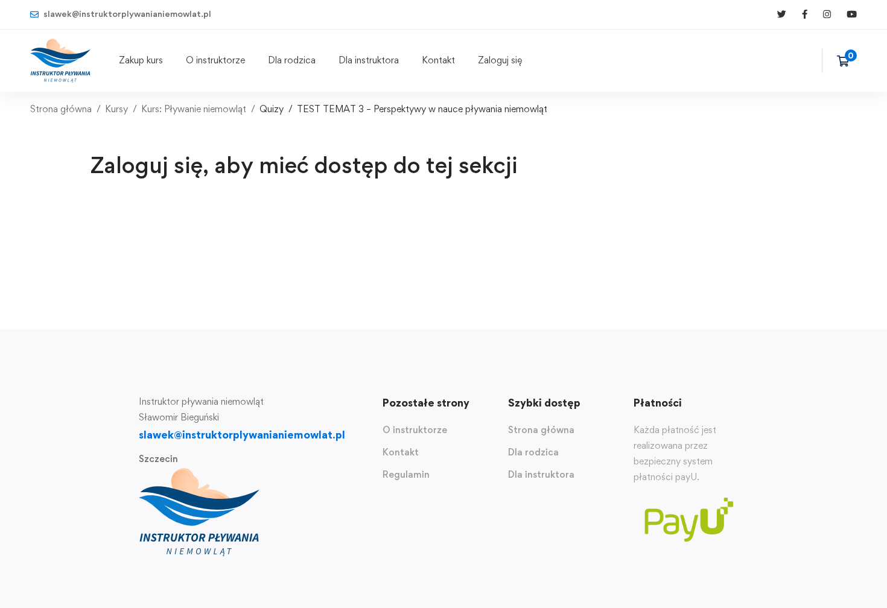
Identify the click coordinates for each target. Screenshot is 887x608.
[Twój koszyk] (847, 61)
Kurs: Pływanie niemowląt (193, 109)
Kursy (116, 109)
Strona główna (61, 109)
